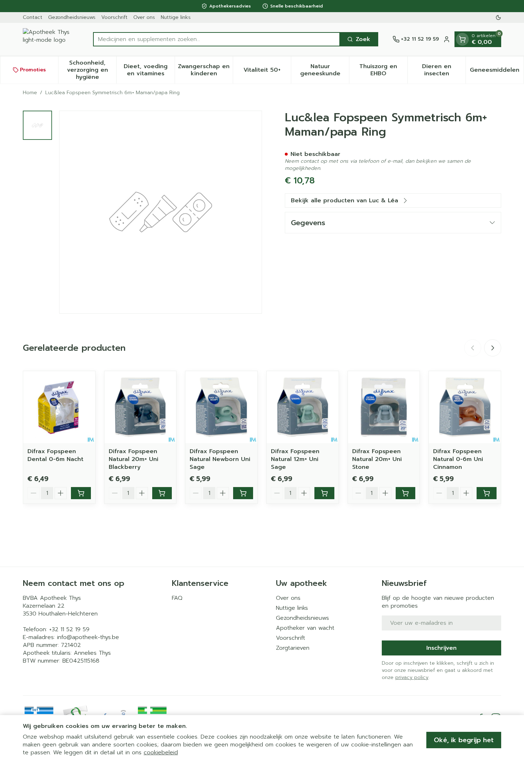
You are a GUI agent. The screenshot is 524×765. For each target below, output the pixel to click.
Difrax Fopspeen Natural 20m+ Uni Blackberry (133, 459)
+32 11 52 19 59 (69, 629)
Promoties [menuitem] (33, 70)
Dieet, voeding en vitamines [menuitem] (149, 70)
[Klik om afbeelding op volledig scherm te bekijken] (161, 212)
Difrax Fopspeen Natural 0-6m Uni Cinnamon (458, 459)
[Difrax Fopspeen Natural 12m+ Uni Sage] (303, 407)
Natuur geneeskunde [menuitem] (324, 70)
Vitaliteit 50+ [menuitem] (267, 72)
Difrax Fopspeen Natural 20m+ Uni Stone (377, 459)
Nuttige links (176, 17)
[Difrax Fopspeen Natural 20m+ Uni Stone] (384, 407)
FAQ (177, 598)
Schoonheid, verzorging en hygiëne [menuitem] (91, 70)
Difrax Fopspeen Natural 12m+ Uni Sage (295, 459)
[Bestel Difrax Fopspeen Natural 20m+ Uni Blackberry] (162, 493)
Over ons (144, 17)
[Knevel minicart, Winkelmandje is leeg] (462, 39)
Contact (32, 17)
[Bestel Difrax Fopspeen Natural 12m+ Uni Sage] (324, 493)
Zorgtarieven (292, 648)
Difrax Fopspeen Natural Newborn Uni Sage (220, 459)
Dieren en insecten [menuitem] (444, 70)
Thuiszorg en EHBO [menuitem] (383, 70)
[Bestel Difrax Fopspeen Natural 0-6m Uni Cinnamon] (487, 493)
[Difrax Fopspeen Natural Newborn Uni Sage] (221, 407)
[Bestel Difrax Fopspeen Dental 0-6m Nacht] (81, 493)
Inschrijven (441, 648)
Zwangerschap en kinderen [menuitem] (205, 70)
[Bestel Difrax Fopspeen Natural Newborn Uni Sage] (243, 493)
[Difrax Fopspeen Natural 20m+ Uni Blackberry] (140, 407)
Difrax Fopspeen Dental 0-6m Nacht (55, 455)
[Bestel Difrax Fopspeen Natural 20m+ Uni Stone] (406, 493)
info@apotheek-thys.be (88, 637)
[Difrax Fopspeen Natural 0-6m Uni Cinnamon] (465, 407)
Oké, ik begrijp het (464, 740)
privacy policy (411, 677)
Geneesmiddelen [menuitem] (497, 72)
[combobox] (216, 39)
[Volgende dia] (492, 347)
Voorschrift (114, 17)
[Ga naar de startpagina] (51, 39)
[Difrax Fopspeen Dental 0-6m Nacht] (59, 407)
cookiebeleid (161, 752)
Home (30, 92)
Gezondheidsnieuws (72, 17)
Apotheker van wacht (305, 628)
